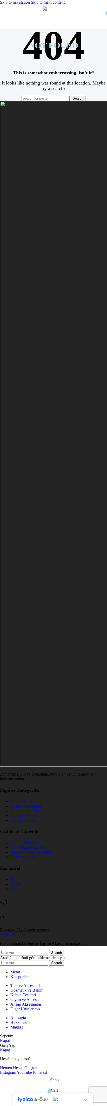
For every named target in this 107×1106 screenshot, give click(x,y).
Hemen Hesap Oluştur (18, 1067)
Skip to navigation (15, 2)
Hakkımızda (20, 879)
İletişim (16, 884)
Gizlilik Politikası (24, 843)
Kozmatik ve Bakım (26, 811)
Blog (14, 889)
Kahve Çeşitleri (23, 820)
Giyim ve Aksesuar (26, 815)
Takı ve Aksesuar (24, 801)
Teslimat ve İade (23, 857)
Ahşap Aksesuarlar (25, 806)
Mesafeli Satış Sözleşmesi (31, 852)
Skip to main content (48, 2)
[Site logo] (53, 20)
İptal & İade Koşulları (28, 847)
